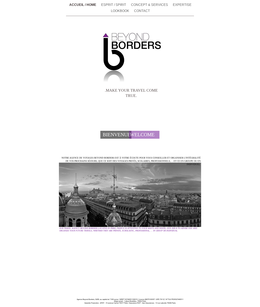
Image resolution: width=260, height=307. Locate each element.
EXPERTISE (182, 4)
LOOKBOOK (120, 11)
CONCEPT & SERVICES (150, 4)
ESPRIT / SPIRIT (114, 4)
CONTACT (142, 11)
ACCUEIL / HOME (83, 4)
